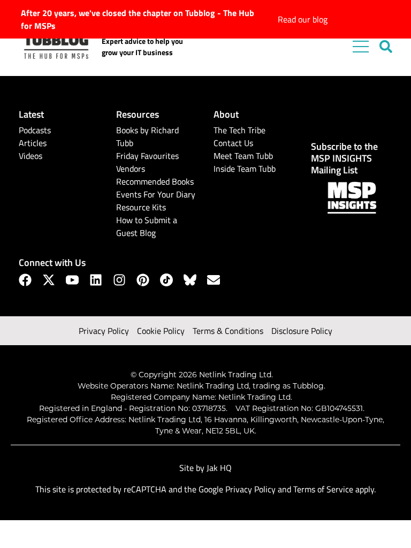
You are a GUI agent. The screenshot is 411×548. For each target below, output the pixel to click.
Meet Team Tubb (243, 156)
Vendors (130, 168)
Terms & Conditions (228, 331)
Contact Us (233, 143)
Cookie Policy (161, 331)
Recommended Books (155, 181)
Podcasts (35, 130)
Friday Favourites (147, 156)
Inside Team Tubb (245, 168)
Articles (33, 143)
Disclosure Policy (301, 331)
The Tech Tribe (239, 130)
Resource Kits (141, 207)
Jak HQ (219, 468)
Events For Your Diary (155, 194)
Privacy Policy (104, 331)
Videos (30, 156)
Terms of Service (323, 489)
